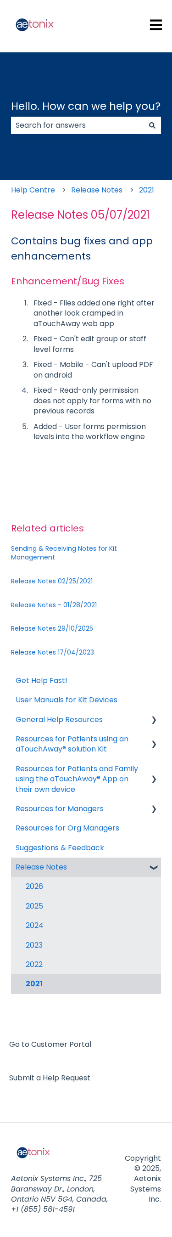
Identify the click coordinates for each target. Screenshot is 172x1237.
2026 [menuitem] (34, 886)
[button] (153, 720)
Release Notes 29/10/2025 (52, 628)
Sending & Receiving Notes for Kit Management (64, 553)
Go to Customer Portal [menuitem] (50, 1044)
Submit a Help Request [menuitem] (49, 1078)
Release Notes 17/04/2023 (52, 652)
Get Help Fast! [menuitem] (41, 680)
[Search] (152, 125)
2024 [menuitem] (35, 925)
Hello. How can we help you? (86, 106)
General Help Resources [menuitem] (59, 719)
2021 (146, 190)
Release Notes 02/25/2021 (52, 581)
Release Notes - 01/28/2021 (54, 605)
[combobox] (77, 125)
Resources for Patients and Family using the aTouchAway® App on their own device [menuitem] (77, 779)
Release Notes (96, 190)
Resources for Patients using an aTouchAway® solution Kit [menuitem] (72, 744)
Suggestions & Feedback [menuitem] (60, 847)
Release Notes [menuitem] (41, 867)
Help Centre (33, 190)
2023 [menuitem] (34, 945)
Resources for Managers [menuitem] (60, 808)
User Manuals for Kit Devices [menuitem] (66, 700)
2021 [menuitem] (34, 983)
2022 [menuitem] (34, 964)
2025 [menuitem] (34, 906)
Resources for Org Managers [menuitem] (67, 828)
